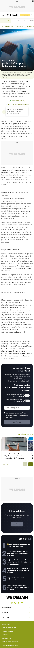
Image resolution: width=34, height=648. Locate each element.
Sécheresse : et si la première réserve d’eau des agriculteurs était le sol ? (18, 587)
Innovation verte (12, 21)
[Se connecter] (32, 15)
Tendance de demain (23, 20)
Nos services (6, 608)
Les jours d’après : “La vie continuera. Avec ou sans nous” (18, 579)
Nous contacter (5, 634)
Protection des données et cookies (10, 645)
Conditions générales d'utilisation (10, 641)
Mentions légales (6, 624)
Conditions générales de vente (9, 627)
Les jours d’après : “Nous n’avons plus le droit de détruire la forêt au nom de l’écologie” (19, 562)
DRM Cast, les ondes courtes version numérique (19, 545)
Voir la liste (9, 417)
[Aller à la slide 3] (4, 464)
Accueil (3, 31)
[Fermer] (26, 109)
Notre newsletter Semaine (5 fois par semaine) (15, 395)
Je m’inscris (17, 524)
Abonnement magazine (7, 631)
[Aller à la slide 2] (3, 464)
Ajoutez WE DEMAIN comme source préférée (18, 104)
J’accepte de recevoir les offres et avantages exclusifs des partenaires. (17, 415)
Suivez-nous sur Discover (18, 100)
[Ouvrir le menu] (2, 15)
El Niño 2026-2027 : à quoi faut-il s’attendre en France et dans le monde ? (18, 570)
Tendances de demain (16, 31)
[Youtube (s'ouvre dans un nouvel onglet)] (22, 603)
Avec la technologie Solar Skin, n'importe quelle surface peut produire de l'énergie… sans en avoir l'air (14, 456)
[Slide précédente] (25, 464)
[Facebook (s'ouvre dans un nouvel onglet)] (19, 603)
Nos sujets (5, 612)
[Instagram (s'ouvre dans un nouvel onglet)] (12, 603)
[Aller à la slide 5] (7, 464)
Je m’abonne (25, 15)
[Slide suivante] (30, 464)
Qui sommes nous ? (6, 638)
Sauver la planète (5, 21)
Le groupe (5, 617)
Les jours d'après (9, 26)
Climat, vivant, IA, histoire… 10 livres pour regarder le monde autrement (17, 553)
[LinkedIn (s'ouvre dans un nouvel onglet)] (15, 603)
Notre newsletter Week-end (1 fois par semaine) (15, 401)
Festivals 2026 (19, 26)
